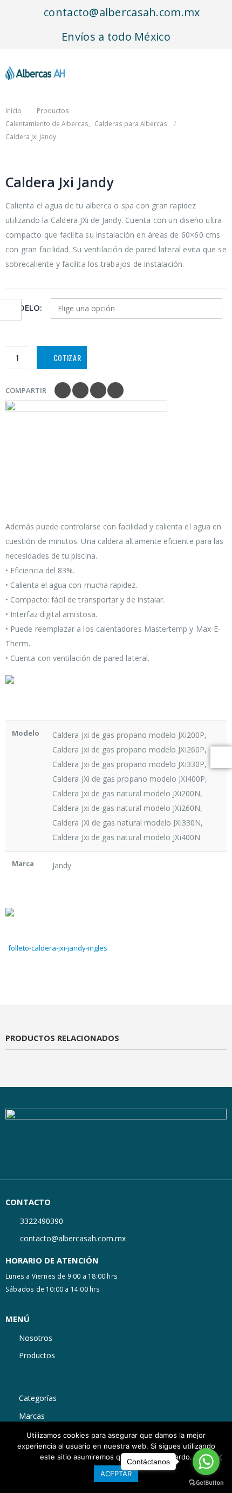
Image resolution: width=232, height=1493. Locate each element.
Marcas (32, 1416)
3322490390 (41, 1221)
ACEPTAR (116, 1473)
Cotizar (67, 357)
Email (115, 390)
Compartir (25, 390)
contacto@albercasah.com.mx (120, 12)
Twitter (80, 390)
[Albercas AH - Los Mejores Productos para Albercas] (35, 73)
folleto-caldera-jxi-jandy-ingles (57, 948)
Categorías (38, 1398)
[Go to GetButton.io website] (206, 1482)
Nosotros (35, 1338)
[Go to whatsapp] (206, 1461)
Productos (37, 1355)
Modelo (22, 307)
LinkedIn (98, 390)
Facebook (62, 390)
